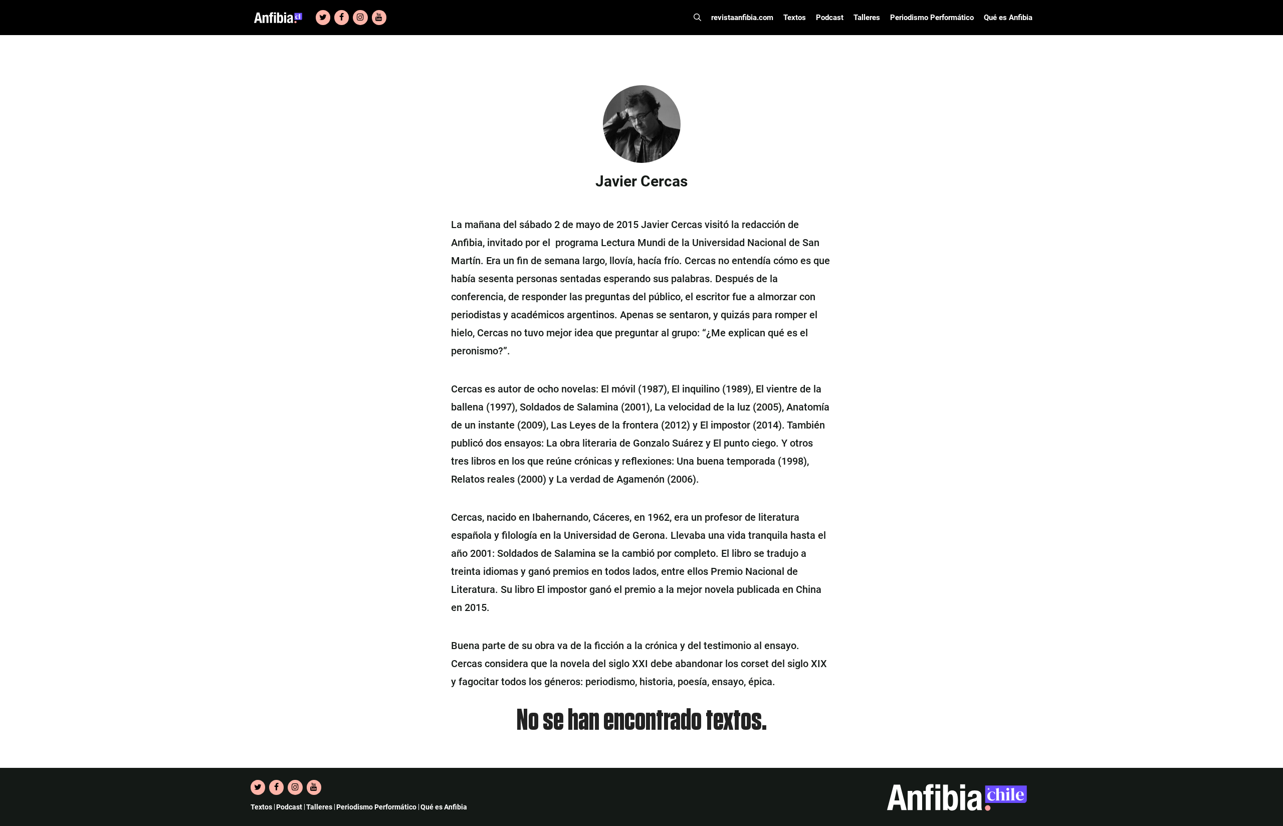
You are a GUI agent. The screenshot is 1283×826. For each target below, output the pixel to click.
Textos (794, 17)
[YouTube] (379, 17)
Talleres (866, 17)
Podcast (829, 17)
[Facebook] (341, 17)
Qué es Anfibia (1008, 17)
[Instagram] (360, 17)
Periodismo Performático (932, 17)
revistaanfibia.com (742, 17)
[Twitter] (323, 17)
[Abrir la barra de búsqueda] (697, 17)
